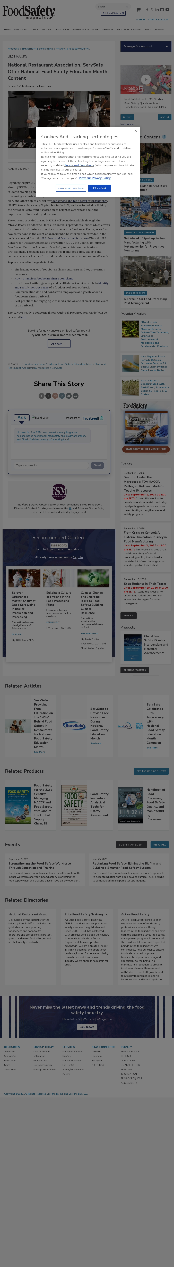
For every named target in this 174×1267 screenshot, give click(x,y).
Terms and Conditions (79, 165)
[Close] (135, 131)
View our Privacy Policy (95, 178)
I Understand (99, 188)
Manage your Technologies (71, 188)
